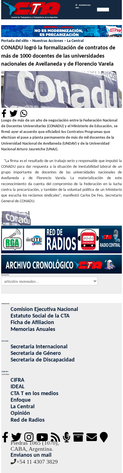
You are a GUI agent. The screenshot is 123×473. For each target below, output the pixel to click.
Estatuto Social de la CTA (40, 316)
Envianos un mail (31, 455)
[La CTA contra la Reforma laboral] (61, 31)
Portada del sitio (15, 41)
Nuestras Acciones (47, 41)
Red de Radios (28, 420)
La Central (75, 41)
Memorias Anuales (33, 329)
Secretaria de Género (36, 353)
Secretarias (5, 341)
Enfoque (21, 400)
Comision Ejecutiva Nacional (44, 309)
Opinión (20, 413)
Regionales (5, 371)
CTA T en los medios (34, 394)
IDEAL (17, 387)
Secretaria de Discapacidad (43, 360)
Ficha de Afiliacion (32, 323)
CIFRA (17, 380)
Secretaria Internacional (39, 347)
